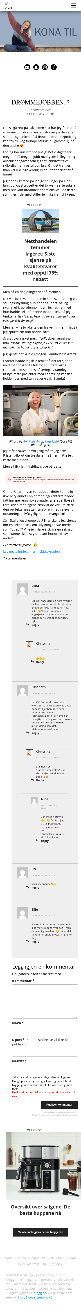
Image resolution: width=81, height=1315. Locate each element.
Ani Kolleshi (31, 441)
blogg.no (40, 1293)
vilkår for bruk (61, 1115)
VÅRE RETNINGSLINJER (22, 1258)
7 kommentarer (40, 110)
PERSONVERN (52, 1258)
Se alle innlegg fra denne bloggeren (40, 1232)
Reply (35, 625)
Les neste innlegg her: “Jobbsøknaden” (32, 551)
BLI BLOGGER (53, 1264)
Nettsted (19, 1061)
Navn (18, 1023)
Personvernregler (46, 1115)
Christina (43, 643)
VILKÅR (71, 1258)
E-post (40, 1042)
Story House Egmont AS (35, 1297)
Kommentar (23, 981)
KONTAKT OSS (29, 1264)
